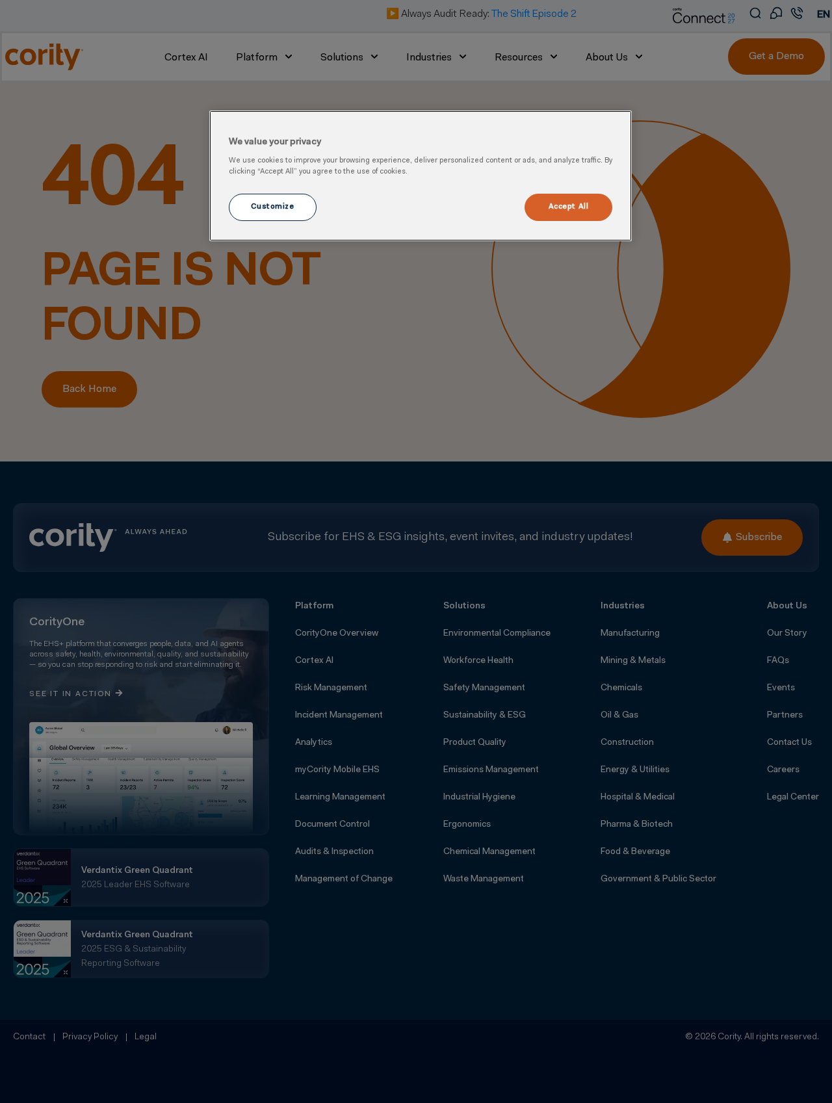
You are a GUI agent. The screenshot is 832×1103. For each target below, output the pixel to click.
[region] (420, 176)
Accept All (569, 207)
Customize (272, 207)
